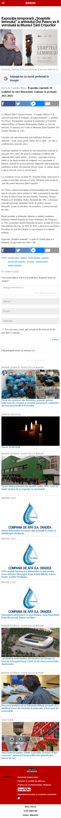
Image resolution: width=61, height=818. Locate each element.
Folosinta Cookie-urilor (28, 777)
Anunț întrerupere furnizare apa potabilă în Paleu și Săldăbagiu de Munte (28, 532)
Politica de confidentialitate (30, 785)
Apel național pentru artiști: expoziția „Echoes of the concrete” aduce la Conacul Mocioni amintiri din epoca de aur (29, 755)
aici (33, 350)
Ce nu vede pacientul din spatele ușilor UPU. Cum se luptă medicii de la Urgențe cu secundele (29, 487)
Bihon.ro (7, 777)
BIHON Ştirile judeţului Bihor (22, 367)
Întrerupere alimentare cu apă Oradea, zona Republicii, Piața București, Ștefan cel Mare (30, 616)
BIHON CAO (8, 498)
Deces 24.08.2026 (10, 447)
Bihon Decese (11, 414)
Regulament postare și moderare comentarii (37, 794)
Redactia (47, 785)
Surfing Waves (39, 360)
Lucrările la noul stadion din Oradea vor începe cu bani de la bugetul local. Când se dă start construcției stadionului (29, 661)
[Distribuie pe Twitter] (23, 103)
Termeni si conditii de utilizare (31, 781)
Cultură (7, 720)
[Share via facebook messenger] (37, 103)
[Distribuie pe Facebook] (8, 103)
